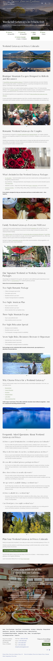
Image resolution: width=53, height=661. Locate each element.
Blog (25, 633)
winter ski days (8, 234)
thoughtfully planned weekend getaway (13, 82)
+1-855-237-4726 (24, 638)
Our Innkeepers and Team (8, 635)
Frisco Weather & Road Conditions (10, 633)
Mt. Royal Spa (9, 183)
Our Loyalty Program (36, 633)
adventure (33, 228)
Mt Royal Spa (39, 629)
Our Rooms (33, 629)
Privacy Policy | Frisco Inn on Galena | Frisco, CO (13, 654)
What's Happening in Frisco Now (9, 656)
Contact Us (17, 635)
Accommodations (26, 629)
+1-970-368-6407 (22, 642)
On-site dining (8, 178)
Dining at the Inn (46, 629)
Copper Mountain (9, 390)
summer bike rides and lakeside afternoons (33, 234)
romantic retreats (14, 89)
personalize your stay (18, 240)
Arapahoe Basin (8, 394)
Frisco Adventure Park (10, 398)
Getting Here (20, 633)
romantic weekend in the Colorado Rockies (27, 134)
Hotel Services (6, 631)
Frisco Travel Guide (24, 558)
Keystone (7, 392)
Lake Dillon (47, 234)
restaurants (34, 185)
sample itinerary (15, 280)
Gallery (29, 633)
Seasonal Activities (9, 187)
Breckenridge (8, 388)
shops (30, 185)
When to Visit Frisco (32, 631)
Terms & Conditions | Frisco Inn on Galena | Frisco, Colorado (36, 654)
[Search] (45, 3)
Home (4, 629)
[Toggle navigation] (49, 3)
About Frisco (12, 631)
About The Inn (18, 629)
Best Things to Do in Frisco (21, 631)
